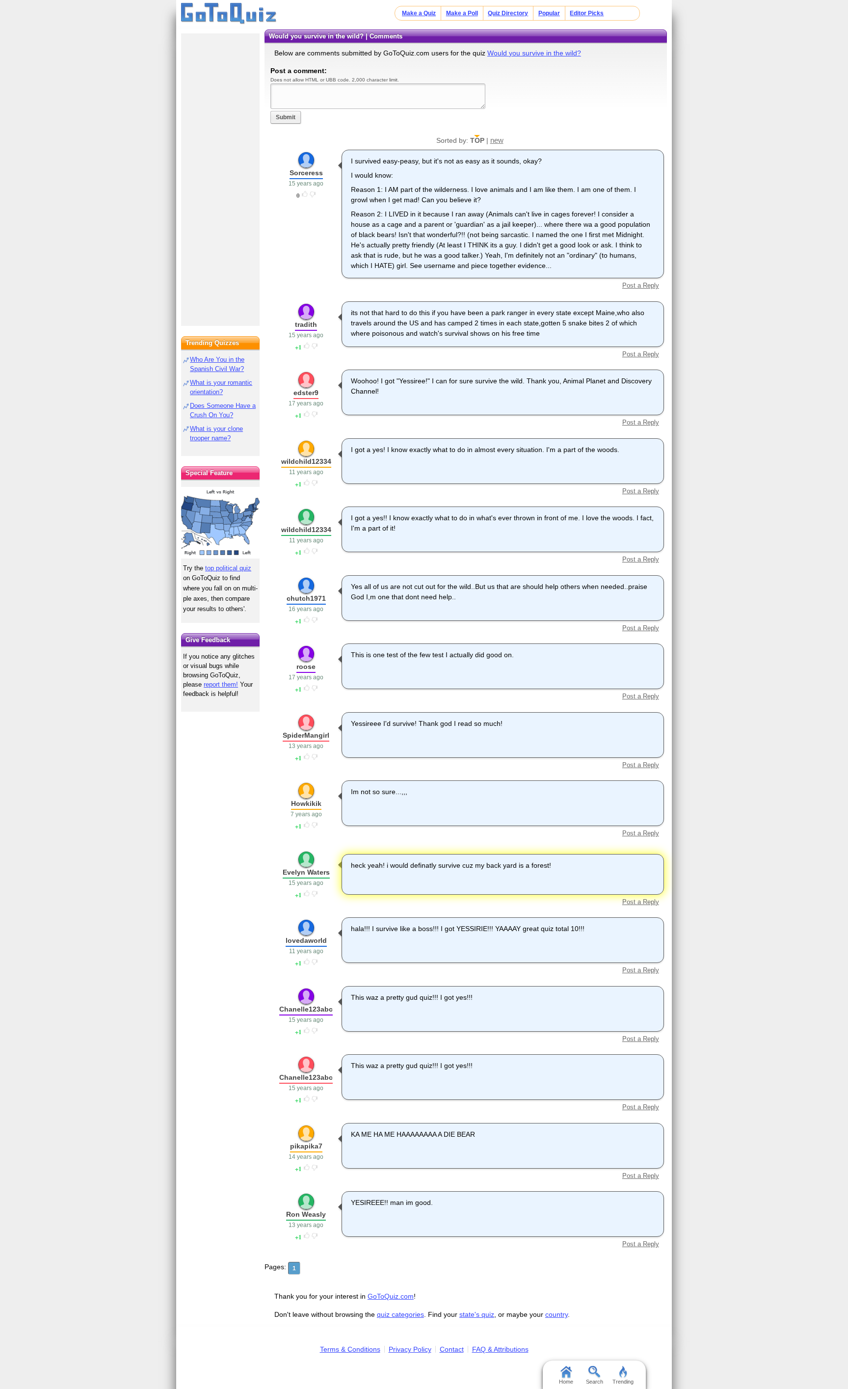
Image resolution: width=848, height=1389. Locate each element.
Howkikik (306, 803)
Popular (549, 13)
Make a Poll (462, 13)
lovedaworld (306, 940)
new (497, 140)
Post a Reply (640, 285)
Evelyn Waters (306, 872)
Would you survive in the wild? (534, 53)
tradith (306, 324)
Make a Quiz (419, 13)
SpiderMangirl (306, 735)
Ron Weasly (306, 1214)
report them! (221, 684)
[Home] (229, 14)
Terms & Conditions (350, 1349)
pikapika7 (306, 1146)
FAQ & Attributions (500, 1349)
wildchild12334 (306, 461)
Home (566, 1382)
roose (306, 666)
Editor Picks (587, 13)
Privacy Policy (410, 1349)
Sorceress (306, 173)
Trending (623, 1382)
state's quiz (476, 1314)
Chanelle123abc (306, 1009)
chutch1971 (306, 598)
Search (594, 1382)
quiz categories (400, 1314)
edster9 (305, 393)
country (556, 1314)
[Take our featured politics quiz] (220, 523)
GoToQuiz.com (391, 1296)
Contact (452, 1349)
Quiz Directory (508, 13)
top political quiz (228, 568)
